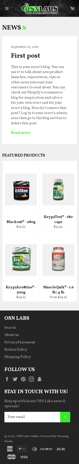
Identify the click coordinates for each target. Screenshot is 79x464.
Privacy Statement (19, 342)
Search (10, 327)
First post (25, 56)
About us (11, 334)
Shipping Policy (17, 356)
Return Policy (15, 349)
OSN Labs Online (27, 436)
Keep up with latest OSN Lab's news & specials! (35, 404)
